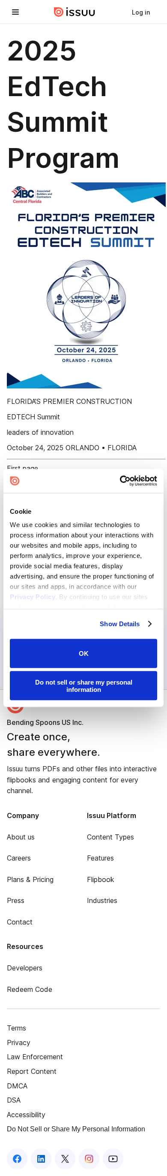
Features (100, 858)
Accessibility (26, 1114)
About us (21, 837)
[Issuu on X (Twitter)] (65, 1159)
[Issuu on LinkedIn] (41, 1159)
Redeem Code (29, 989)
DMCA (17, 1086)
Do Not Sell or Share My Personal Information (76, 1129)
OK (84, 653)
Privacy (18, 1042)
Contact (20, 922)
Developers (24, 968)
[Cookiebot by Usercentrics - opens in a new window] (120, 481)
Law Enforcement (35, 1056)
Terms (16, 1028)
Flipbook (100, 879)
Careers (19, 858)
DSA (14, 1100)
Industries (102, 900)
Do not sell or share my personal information (83, 686)
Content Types (110, 837)
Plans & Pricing (30, 879)
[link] (141, 12)
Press (15, 900)
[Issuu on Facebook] (17, 1159)
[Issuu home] (74, 12)
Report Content (32, 1071)
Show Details (120, 623)
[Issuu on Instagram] (89, 1159)
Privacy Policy (32, 596)
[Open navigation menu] (15, 12)
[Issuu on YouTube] (113, 1159)
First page (22, 468)
